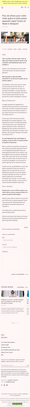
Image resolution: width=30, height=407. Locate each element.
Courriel (4, 244)
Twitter (15, 49)
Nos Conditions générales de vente (10, 350)
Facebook (10, 49)
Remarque (5, 251)
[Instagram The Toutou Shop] (4, 385)
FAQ (2, 355)
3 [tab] (18, 321)
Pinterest (25, 49)
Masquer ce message (17, 403)
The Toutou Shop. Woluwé (8, 342)
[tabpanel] (13, 304)
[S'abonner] (27, 365)
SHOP (2, 335)
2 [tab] (15, 321)
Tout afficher (20, 287)
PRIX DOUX (4, 337)
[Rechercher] (25, 7)
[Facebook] (1, 385)
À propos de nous (5, 347)
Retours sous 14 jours (7, 352)
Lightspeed (25, 394)
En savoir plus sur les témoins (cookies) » (15, 405)
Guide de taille (5, 345)
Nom (3, 237)
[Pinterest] (6, 385)
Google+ (20, 49)
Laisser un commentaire (17, 274)
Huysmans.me (17, 395)
